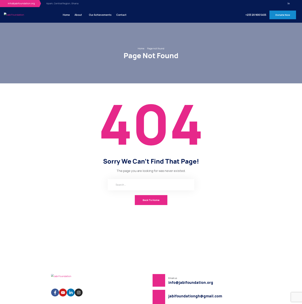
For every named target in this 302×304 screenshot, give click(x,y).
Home (66, 15)
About (78, 15)
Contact (121, 15)
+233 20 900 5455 (255, 15)
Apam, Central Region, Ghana (62, 3)
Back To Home (151, 200)
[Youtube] (63, 292)
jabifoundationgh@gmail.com (195, 296)
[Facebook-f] (55, 292)
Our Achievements (100, 15)
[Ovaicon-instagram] (294, 3)
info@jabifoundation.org (21, 3)
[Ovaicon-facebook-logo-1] (283, 3)
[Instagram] (79, 292)
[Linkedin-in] (288, 3)
